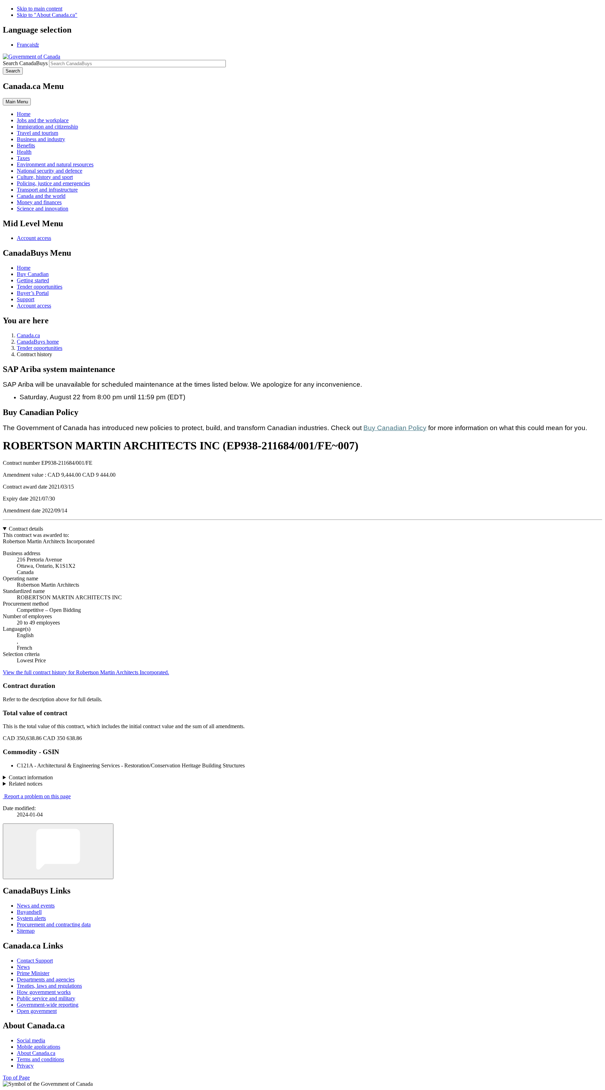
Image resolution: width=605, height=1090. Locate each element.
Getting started (33, 280)
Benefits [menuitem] (26, 146)
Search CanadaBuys (25, 63)
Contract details (26, 529)
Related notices (25, 784)
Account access (34, 238)
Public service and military (46, 998)
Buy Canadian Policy (394, 428)
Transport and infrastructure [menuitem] (47, 190)
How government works (44, 992)
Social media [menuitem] (31, 1040)
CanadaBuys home (38, 342)
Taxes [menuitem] (23, 158)
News (23, 967)
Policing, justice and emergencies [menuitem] (53, 183)
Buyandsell (29, 912)
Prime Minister (33, 973)
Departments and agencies (46, 979)
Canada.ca (28, 335)
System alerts (31, 918)
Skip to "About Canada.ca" (47, 15)
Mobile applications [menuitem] (38, 1047)
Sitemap (26, 931)
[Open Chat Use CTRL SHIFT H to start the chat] (58, 851)
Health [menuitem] (24, 152)
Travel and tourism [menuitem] (37, 133)
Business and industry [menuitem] (41, 139)
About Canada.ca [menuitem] (36, 1053)
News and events (36, 906)
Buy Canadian (33, 274)
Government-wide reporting (47, 1005)
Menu (17, 101)
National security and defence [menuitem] (49, 171)
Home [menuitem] (23, 114)
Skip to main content (39, 9)
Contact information (31, 777)
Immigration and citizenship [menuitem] (47, 127)
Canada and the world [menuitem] (41, 196)
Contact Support (35, 961)
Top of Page (16, 1078)
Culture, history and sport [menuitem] (45, 177)
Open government (37, 1011)
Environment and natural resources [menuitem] (55, 164)
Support (25, 299)
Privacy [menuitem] (25, 1066)
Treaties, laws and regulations (49, 986)
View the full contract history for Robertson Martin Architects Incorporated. (86, 672)
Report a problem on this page (37, 796)
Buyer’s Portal (33, 293)
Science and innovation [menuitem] (42, 209)
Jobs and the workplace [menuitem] (43, 120)
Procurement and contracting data (54, 924)
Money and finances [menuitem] (39, 202)
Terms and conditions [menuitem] (40, 1059)
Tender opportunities (39, 287)
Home (23, 268)
